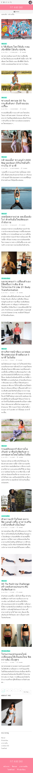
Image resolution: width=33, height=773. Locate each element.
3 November (14, 109)
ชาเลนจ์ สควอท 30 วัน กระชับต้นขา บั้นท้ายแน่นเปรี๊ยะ (15, 103)
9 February (14, 52)
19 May (12, 662)
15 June (12, 457)
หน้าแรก (6, 766)
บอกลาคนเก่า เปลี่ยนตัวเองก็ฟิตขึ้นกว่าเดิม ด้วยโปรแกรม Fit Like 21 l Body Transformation (16, 285)
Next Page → (27, 692)
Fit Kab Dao (16, 7)
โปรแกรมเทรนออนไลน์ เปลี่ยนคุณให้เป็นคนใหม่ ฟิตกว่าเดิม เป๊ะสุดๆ (16, 657)
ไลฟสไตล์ (4, 748)
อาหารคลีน (5, 516)
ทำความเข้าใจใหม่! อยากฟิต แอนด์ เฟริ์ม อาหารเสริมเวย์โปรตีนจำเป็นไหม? (16, 522)
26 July (12, 292)
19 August (13, 225)
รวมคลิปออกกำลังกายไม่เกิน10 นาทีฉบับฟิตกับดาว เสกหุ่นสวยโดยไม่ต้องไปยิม (16, 452)
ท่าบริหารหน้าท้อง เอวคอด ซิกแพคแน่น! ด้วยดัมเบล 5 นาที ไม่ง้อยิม (15, 354)
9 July (12, 360)
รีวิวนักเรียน (6, 278)
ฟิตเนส (4, 44)
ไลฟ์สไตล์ (11, 770)
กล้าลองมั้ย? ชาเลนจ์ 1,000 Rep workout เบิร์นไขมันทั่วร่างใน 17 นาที (16, 163)
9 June (12, 592)
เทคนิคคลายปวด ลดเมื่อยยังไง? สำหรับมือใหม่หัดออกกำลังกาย (16, 219)
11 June (12, 527)
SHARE (24, 52)
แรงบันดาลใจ (5, 746)
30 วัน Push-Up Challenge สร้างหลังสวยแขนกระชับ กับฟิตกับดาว (15, 587)
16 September (14, 168)
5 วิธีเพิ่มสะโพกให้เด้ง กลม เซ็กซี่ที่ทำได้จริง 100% (15, 48)
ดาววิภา (5, 52)
